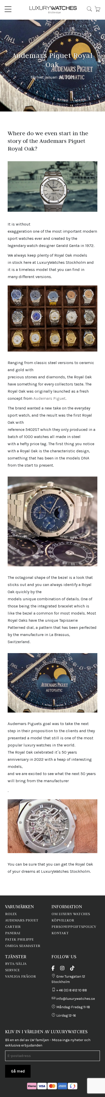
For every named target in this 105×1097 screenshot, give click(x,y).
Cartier (13, 926)
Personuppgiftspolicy (73, 926)
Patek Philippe (19, 939)
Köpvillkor (62, 920)
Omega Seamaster (22, 945)
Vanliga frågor (20, 976)
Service (12, 970)
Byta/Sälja (16, 963)
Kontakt (60, 933)
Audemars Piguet (49, 398)
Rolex (11, 914)
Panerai (12, 933)
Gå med (18, 1071)
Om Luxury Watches (70, 914)
